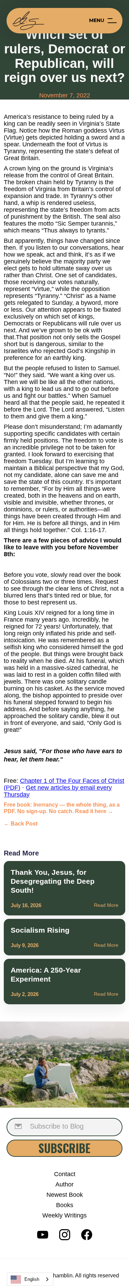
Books (64, 1205)
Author (64, 1184)
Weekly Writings (64, 1215)
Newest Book (64, 1194)
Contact (64, 1174)
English (31, 1279)
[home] (28, 20)
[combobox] (30, 1279)
